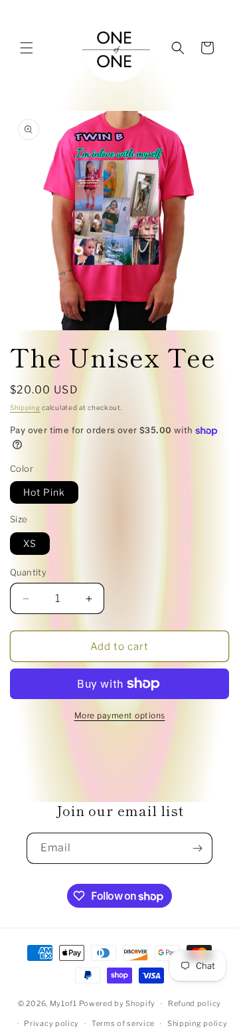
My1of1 (63, 1003)
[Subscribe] (197, 848)
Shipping (25, 407)
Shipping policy (197, 1023)
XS (30, 543)
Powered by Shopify (117, 1003)
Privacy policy (51, 1023)
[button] (26, 47)
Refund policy (194, 1003)
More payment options (119, 715)
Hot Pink (44, 492)
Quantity (28, 572)
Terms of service (123, 1023)
